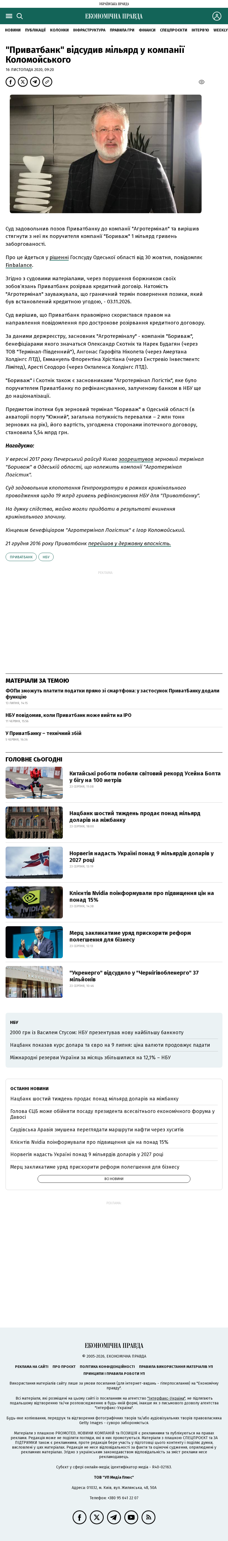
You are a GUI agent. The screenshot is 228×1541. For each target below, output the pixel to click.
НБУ (46, 557)
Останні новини (29, 1088)
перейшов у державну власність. (129, 543)
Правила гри (122, 30)
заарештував (136, 459)
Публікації (35, 30)
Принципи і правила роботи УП (114, 1374)
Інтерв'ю (200, 30)
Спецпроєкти (173, 30)
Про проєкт (64, 1367)
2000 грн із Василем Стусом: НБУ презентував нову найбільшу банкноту (97, 1032)
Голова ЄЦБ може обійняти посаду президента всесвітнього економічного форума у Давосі (112, 1114)
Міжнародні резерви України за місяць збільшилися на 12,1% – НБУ (90, 1058)
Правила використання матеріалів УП (176, 1367)
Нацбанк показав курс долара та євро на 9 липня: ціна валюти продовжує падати (110, 1045)
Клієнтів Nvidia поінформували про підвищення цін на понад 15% (142, 896)
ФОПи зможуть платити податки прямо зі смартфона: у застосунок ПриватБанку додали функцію (112, 694)
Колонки (59, 30)
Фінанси (147, 30)
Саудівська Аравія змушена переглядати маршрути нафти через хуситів (97, 1130)
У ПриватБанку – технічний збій (43, 733)
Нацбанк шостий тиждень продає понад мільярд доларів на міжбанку (135, 816)
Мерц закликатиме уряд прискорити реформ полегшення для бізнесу (130, 936)
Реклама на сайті (31, 1367)
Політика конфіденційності (107, 1367)
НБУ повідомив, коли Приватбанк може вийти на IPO (69, 715)
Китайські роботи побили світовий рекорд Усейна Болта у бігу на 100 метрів (145, 776)
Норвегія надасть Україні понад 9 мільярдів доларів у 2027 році (142, 856)
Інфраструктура (89, 30)
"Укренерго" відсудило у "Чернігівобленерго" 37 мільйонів (134, 976)
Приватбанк (21, 557)
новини (13, 30)
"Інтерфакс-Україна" (166, 1398)
